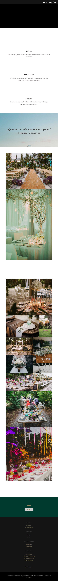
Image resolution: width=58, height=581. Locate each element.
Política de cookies (29, 558)
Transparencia (29, 560)
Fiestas (29, 99)
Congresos (29, 75)
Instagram (29, 546)
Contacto (29, 509)
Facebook (29, 544)
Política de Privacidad (29, 556)
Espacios (29, 537)
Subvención (29, 567)
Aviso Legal (29, 554)
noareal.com (29, 577)
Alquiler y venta (29, 527)
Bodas (29, 51)
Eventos (29, 535)
